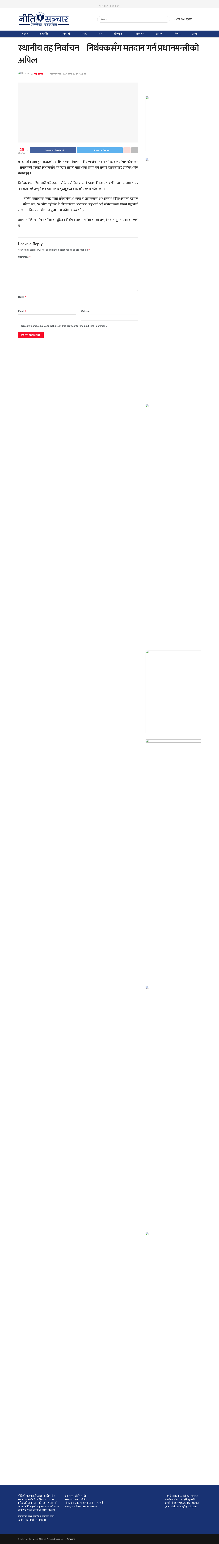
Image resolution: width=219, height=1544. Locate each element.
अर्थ (100, 34)
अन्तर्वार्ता (65, 34)
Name (22, 296)
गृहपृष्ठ (25, 34)
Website (85, 311)
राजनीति (44, 34)
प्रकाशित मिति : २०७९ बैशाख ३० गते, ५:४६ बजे (68, 73)
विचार (177, 34)
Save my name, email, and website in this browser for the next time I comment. (64, 325)
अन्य (194, 34)
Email (22, 311)
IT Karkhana (70, 1538)
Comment (24, 256)
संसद (84, 34)
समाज (159, 34)
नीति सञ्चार (38, 73)
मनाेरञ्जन (139, 34)
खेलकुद (118, 34)
